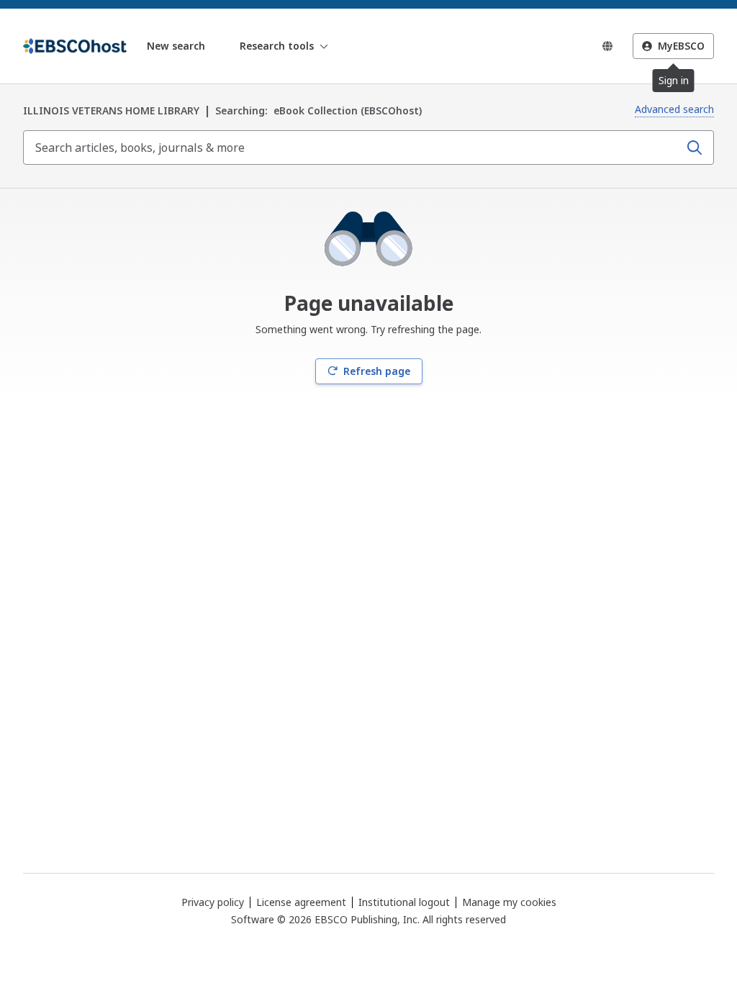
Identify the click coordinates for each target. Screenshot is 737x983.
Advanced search (674, 109)
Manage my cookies (509, 902)
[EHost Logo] (75, 46)
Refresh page (376, 371)
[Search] (694, 147)
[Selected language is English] (607, 46)
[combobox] (353, 147)
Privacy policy (212, 902)
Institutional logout (404, 902)
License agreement (301, 902)
